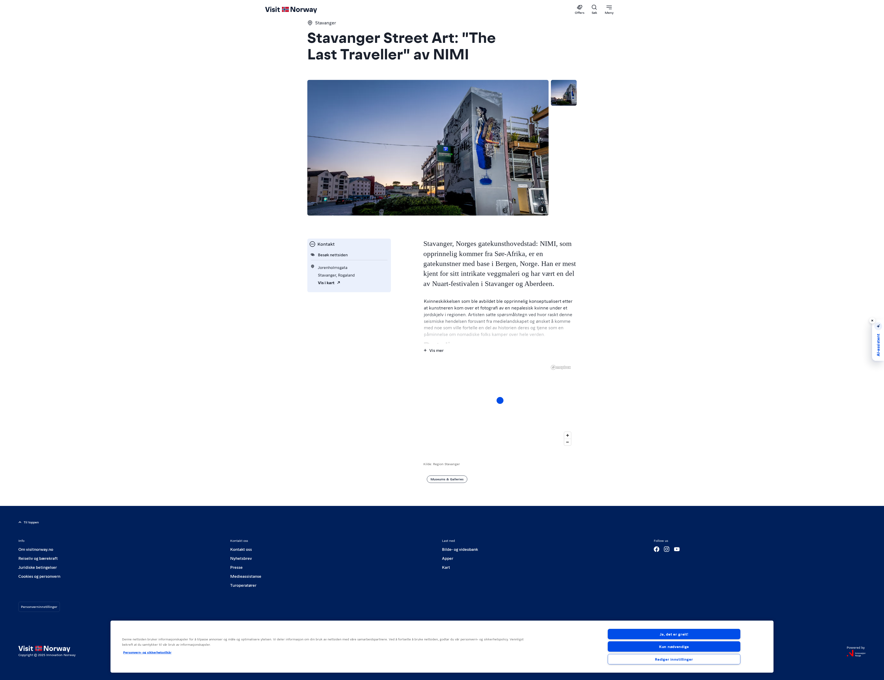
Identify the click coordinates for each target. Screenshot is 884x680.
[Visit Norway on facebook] (656, 549)
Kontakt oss (241, 549)
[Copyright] (542, 209)
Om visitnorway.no (35, 549)
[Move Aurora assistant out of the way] (872, 321)
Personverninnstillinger (39, 606)
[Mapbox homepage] (561, 367)
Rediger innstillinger (674, 659)
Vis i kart (326, 282)
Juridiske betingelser (37, 567)
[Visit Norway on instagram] (666, 549)
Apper (447, 558)
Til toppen (31, 522)
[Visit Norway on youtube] (677, 549)
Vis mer (436, 350)
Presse (236, 567)
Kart (446, 567)
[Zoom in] (567, 435)
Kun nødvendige (674, 646)
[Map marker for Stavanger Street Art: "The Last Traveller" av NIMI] (500, 400)
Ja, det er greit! (674, 634)
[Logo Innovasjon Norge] (856, 653)
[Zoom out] (567, 442)
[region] (442, 647)
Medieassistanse (245, 576)
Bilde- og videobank (460, 549)
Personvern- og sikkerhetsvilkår (147, 652)
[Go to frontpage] (298, 9)
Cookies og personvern (39, 576)
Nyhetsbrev (241, 558)
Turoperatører (243, 585)
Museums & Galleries (447, 479)
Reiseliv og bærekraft (38, 558)
